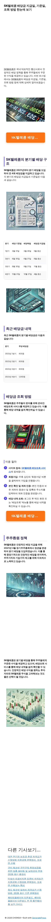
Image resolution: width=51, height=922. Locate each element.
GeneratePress (39, 918)
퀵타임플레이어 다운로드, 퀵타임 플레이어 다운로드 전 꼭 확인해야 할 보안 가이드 (25, 901)
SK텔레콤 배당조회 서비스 (28, 137)
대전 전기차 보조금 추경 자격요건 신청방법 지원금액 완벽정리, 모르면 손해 (25, 860)
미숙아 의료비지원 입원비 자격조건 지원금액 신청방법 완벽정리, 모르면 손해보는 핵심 (25, 882)
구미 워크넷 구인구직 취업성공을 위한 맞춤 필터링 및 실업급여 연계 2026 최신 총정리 (25, 871)
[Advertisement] (25, 41)
